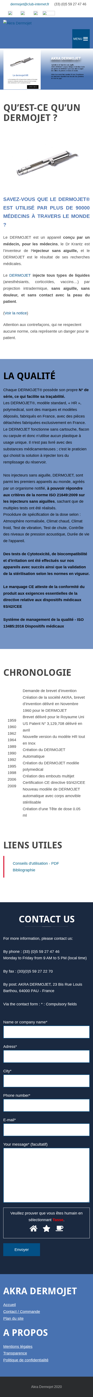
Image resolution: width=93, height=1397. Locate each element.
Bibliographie (23, 870)
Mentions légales (17, 1346)
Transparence (15, 1353)
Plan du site (13, 1318)
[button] (77, 38)
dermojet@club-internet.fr (29, 4)
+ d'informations (33, 87)
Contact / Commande (21, 1311)
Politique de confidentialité (25, 1360)
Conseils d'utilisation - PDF (35, 863)
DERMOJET (20, 275)
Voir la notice (16, 313)
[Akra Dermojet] (17, 23)
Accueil (9, 1305)
